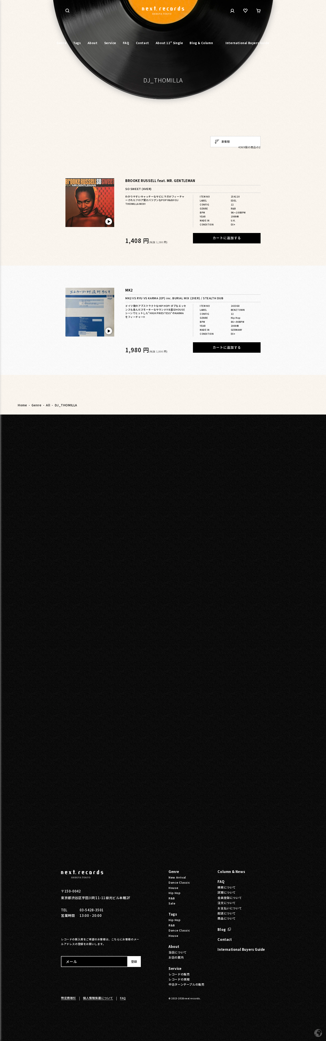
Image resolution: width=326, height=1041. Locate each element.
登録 (134, 961)
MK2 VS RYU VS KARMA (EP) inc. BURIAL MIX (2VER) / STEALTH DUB (174, 298)
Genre (36, 405)
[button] (67, 10)
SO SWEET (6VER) (138, 189)
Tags (173, 914)
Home (22, 405)
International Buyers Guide (241, 949)
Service (175, 968)
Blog (222, 929)
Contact (225, 939)
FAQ (221, 881)
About (174, 946)
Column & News (231, 871)
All (48, 405)
